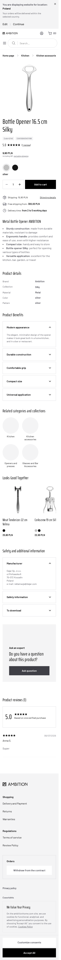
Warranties (9, 819)
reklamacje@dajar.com (25, 584)
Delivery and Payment (15, 803)
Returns (7, 811)
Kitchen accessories (46, 55)
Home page (8, 55)
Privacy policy (9, 888)
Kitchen (25, 55)
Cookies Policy (25, 926)
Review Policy (10, 845)
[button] (29, 327)
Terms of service (12, 837)
